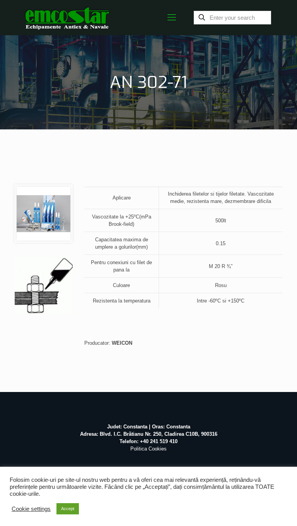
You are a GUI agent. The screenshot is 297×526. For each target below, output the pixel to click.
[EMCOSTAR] (67, 17)
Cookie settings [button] (31, 509)
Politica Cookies (148, 449)
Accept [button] (67, 508)
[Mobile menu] (171, 17)
